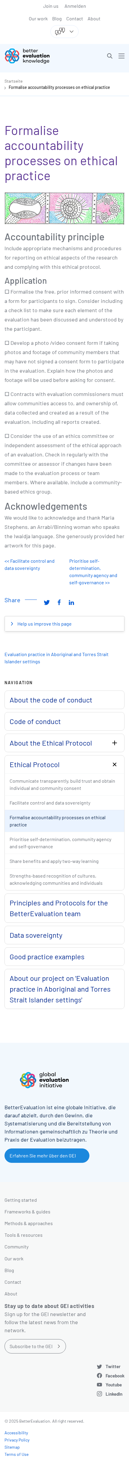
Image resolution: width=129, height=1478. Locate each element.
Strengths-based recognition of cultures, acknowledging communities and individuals (56, 879)
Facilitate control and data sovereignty (50, 802)
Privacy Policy (16, 1439)
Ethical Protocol (35, 764)
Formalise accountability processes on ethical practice (59, 87)
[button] (109, 56)
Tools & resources (23, 1235)
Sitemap (12, 1447)
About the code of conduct (51, 699)
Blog (57, 18)
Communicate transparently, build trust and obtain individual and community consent (62, 784)
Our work (38, 18)
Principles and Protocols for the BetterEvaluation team (59, 908)
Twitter (113, 1366)
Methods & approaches (28, 1223)
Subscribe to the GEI (31, 1346)
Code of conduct (35, 721)
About (94, 18)
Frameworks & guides (27, 1211)
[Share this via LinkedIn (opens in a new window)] (71, 602)
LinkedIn (114, 1394)
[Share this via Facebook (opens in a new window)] (59, 602)
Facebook (115, 1375)
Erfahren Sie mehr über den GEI (43, 1155)
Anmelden (75, 6)
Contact (74, 18)
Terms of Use (16, 1454)
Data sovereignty (36, 935)
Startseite (13, 81)
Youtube (114, 1384)
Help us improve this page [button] (44, 623)
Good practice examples (47, 956)
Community (16, 1246)
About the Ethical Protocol (51, 742)
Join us (50, 6)
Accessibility (16, 1432)
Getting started (20, 1200)
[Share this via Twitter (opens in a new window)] (46, 602)
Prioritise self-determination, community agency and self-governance (60, 842)
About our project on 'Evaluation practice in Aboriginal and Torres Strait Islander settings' (60, 989)
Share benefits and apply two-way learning (54, 861)
